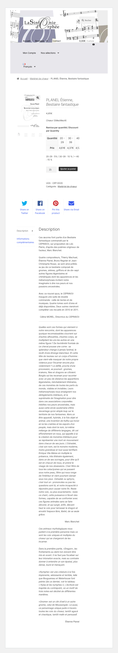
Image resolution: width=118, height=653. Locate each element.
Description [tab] (22, 230)
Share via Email (71, 209)
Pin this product (56, 211)
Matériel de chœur (39, 78)
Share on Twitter (24, 211)
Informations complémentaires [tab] (25, 240)
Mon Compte (29, 53)
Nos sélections (48, 53)
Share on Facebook (40, 211)
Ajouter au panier (68, 169)
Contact (57, 41)
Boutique (39, 41)
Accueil (26, 41)
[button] (37, 97)
